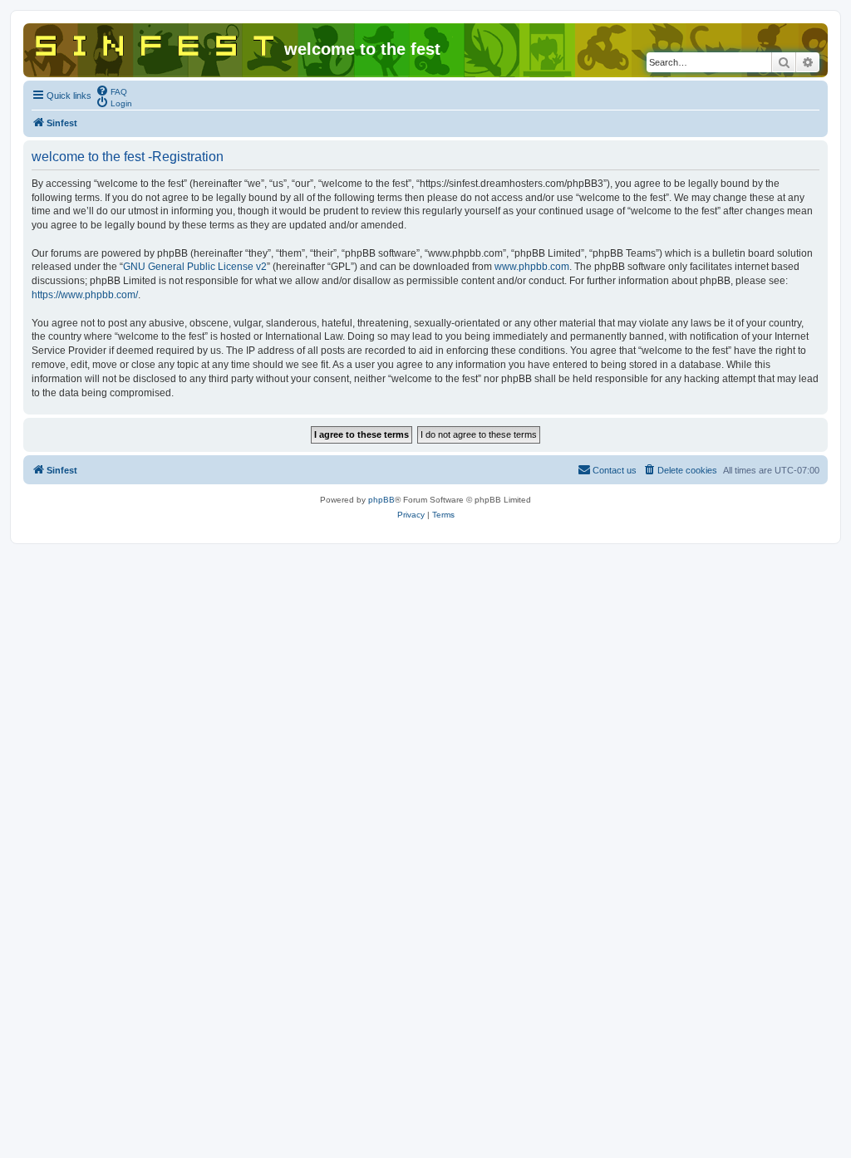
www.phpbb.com (531, 266)
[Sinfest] (155, 42)
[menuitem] (111, 90)
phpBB (381, 499)
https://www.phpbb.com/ (85, 295)
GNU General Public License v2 (195, 266)
